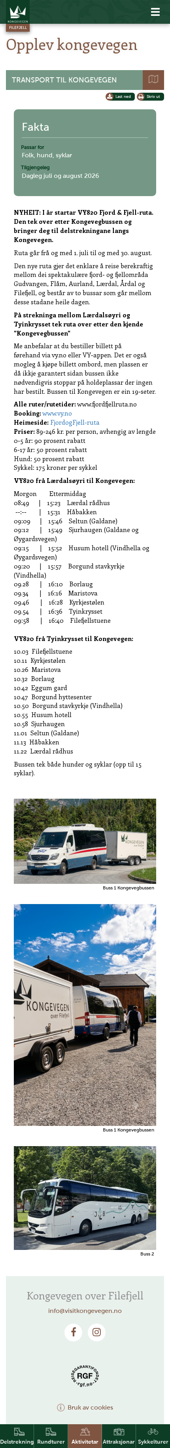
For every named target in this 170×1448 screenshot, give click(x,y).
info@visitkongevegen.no (85, 1310)
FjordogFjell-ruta (75, 422)
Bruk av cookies (90, 1407)
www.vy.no (57, 413)
